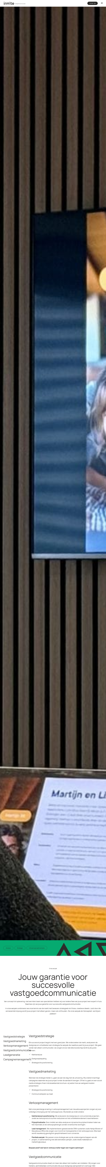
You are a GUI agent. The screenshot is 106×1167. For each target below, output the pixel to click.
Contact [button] (92, 3)
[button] (102, 3)
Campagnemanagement (14, 1059)
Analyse (8, 948)
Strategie (20, 948)
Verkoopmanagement (14, 1045)
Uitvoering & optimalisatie (37, 948)
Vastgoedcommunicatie (14, 1050)
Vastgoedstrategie (14, 1036)
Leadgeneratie (11, 1054)
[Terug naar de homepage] (15, 3)
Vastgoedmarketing (14, 1041)
